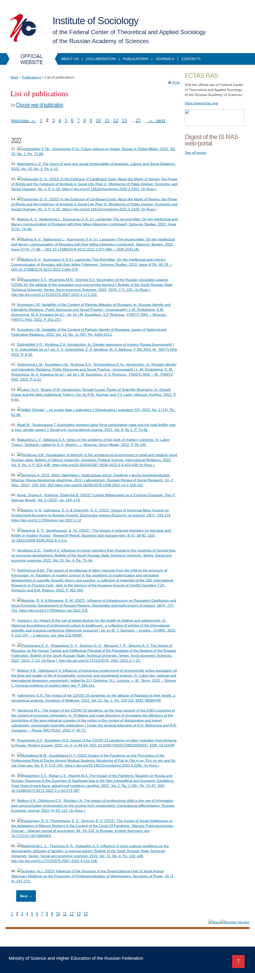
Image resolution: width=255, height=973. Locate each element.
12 (115, 120)
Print (176, 82)
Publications (135, 59)
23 (137, 120)
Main (14, 77)
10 (98, 120)
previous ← (23, 120)
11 (107, 120)
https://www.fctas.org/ (201, 103)
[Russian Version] (235, 922)
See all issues (195, 153)
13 (124, 120)
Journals (165, 59)
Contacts (191, 59)
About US (70, 59)
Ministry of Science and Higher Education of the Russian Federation (76, 958)
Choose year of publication (39, 105)
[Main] (214, 922)
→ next (156, 120)
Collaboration (101, 59)
